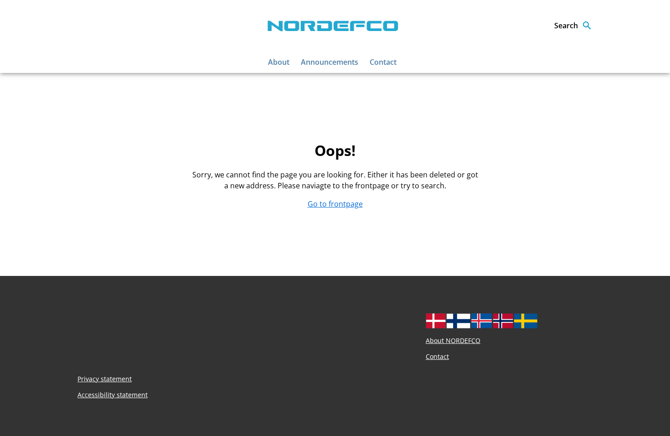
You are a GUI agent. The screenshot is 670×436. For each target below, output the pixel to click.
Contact (383, 62)
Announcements (329, 62)
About (278, 62)
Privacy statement (104, 378)
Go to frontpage (335, 204)
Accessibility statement (112, 394)
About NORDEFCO (453, 340)
